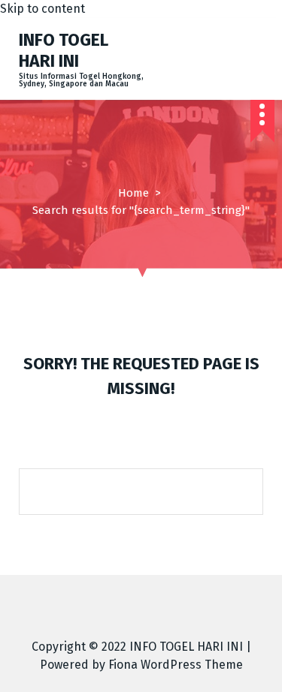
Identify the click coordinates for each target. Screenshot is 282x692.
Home (133, 193)
